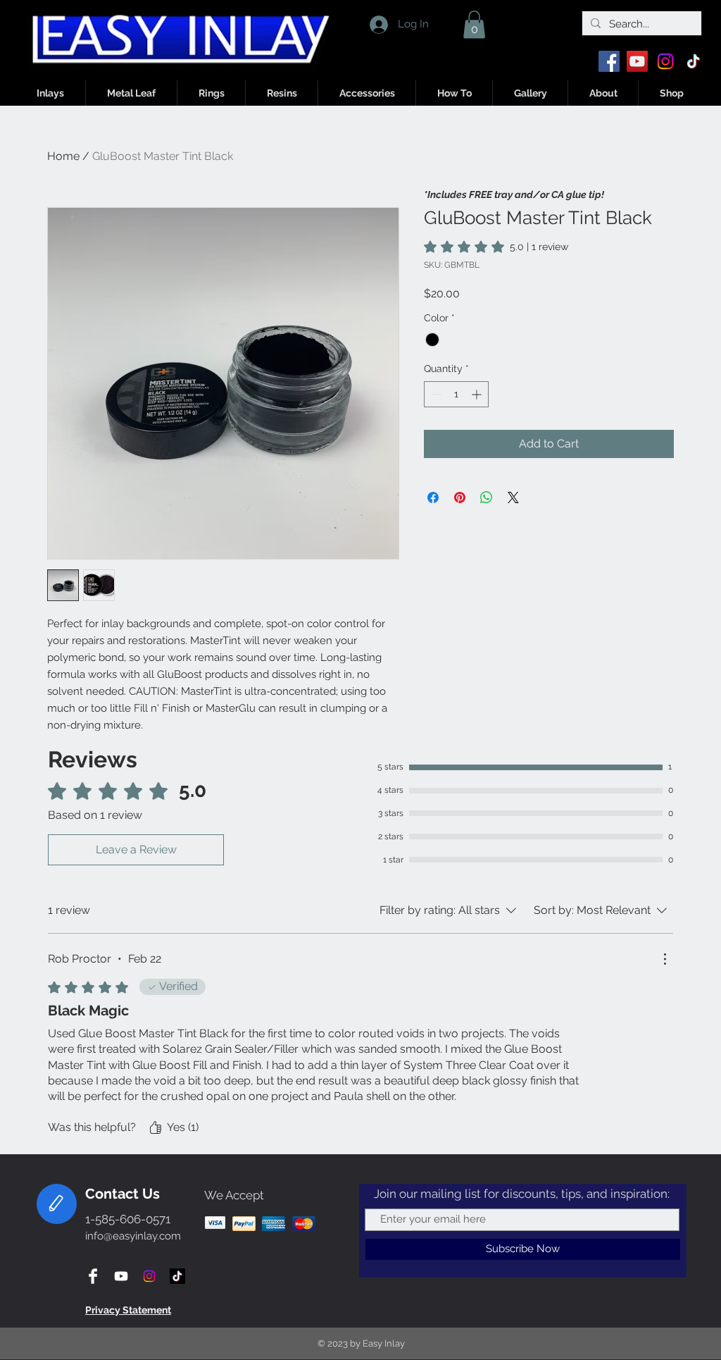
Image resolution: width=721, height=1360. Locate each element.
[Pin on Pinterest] (459, 497)
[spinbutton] (456, 394)
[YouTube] (637, 61)
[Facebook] (609, 61)
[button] (474, 24)
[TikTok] (693, 61)
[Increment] (478, 394)
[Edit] (57, 1204)
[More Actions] (664, 959)
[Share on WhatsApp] (486, 497)
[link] (496, 246)
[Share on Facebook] (433, 497)
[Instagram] (665, 61)
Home (63, 156)
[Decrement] (435, 394)
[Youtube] (121, 1276)
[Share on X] (513, 497)
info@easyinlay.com (133, 1236)
